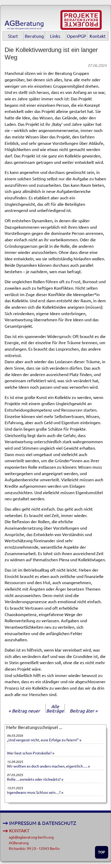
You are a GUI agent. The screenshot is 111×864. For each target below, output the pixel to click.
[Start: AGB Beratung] (25, 27)
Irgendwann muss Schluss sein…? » (35, 792)
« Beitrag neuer (24, 710)
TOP (101, 852)
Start (13, 36)
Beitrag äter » (84, 710)
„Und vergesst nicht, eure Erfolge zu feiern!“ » (44, 739)
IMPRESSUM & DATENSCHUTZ (42, 823)
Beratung (34, 36)
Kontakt (98, 36)
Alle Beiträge (55, 708)
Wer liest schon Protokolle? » (30, 753)
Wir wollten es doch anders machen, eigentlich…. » (48, 766)
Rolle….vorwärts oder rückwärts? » (35, 779)
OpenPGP (76, 36)
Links (55, 36)
